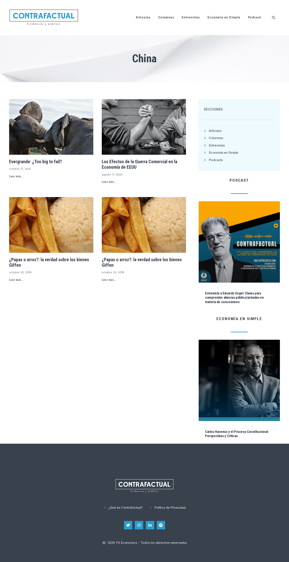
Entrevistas (191, 17)
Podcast (254, 17)
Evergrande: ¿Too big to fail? (35, 161)
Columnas (166, 17)
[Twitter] (128, 525)
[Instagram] (139, 525)
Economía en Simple (224, 17)
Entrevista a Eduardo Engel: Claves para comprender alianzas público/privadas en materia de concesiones (234, 297)
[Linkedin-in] (150, 525)
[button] (274, 18)
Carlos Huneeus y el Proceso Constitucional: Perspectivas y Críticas (236, 433)
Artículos (143, 17)
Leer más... (16, 176)
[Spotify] (161, 525)
